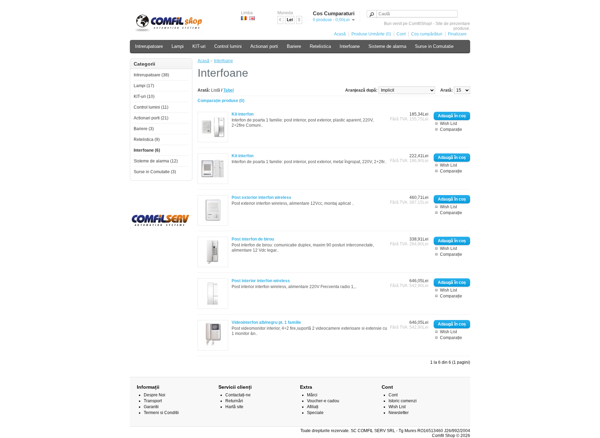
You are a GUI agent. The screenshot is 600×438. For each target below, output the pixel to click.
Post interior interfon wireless (261, 280)
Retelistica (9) (147, 139)
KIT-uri (199, 46)
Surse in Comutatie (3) (155, 171)
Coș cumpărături (426, 34)
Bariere (294, 46)
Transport (153, 400)
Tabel (228, 90)
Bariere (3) (144, 128)
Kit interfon (242, 114)
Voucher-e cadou (323, 400)
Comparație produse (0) (221, 100)
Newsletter (399, 412)
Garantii (151, 406)
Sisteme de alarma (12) (156, 161)
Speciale (315, 412)
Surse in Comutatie (434, 46)
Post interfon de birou (253, 239)
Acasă (340, 34)
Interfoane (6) (147, 150)
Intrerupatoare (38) (151, 75)
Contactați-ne (238, 395)
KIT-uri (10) (144, 96)
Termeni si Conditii (161, 412)
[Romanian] (244, 18)
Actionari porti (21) (151, 118)
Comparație (451, 129)
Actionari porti (264, 46)
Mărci (312, 395)
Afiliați (312, 406)
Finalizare (457, 34)
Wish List (448, 123)
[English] (252, 18)
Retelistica (320, 46)
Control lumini (228, 46)
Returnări (234, 400)
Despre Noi (154, 395)
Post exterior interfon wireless (261, 197)
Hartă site (234, 406)
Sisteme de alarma (387, 46)
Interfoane (350, 46)
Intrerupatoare (149, 46)
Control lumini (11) (151, 107)
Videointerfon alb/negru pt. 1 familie (266, 322)
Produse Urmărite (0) (371, 34)
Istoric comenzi (403, 400)
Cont (401, 34)
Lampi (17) (144, 85)
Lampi (178, 46)
